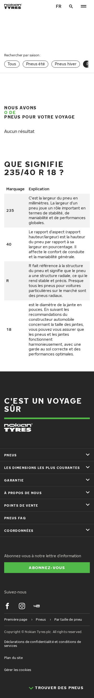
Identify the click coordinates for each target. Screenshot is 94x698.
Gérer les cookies (17, 670)
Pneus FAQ (15, 518)
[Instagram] (22, 606)
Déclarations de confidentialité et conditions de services (42, 643)
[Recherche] (71, 6)
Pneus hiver (66, 64)
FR (58, 6)
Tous (12, 64)
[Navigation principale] (83, 6)
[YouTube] (36, 606)
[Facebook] (7, 606)
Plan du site (13, 658)
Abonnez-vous (47, 567)
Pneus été (35, 64)
